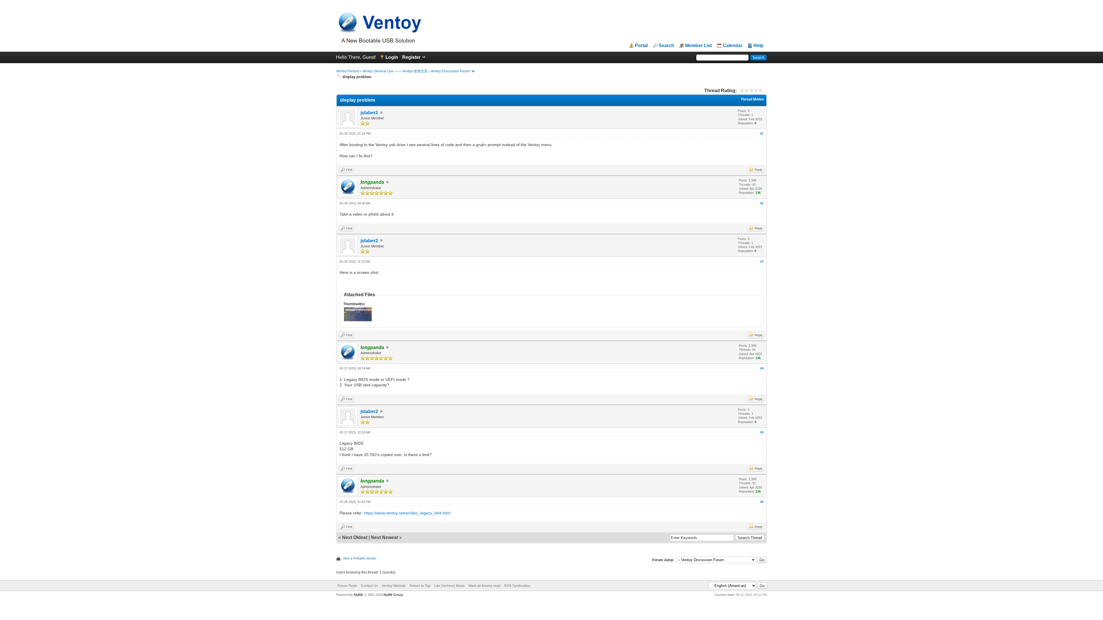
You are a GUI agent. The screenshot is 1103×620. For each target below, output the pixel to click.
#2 (761, 203)
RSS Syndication (517, 586)
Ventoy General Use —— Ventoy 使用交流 (394, 71)
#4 (761, 368)
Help (758, 45)
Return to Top (420, 586)
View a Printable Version (359, 558)
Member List (698, 45)
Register (411, 57)
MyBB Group (393, 594)
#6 (761, 501)
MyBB (358, 594)
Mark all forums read (484, 586)
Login (391, 57)
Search (666, 45)
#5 (761, 432)
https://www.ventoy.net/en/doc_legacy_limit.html (407, 513)
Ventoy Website (394, 586)
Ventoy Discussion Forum (450, 71)
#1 (761, 133)
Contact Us (369, 586)
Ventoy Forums (347, 71)
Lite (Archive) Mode (449, 586)
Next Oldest (354, 537)
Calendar (733, 45)
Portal (641, 45)
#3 (761, 261)
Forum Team (347, 586)
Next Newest (384, 537)
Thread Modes (752, 99)
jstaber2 (369, 112)
